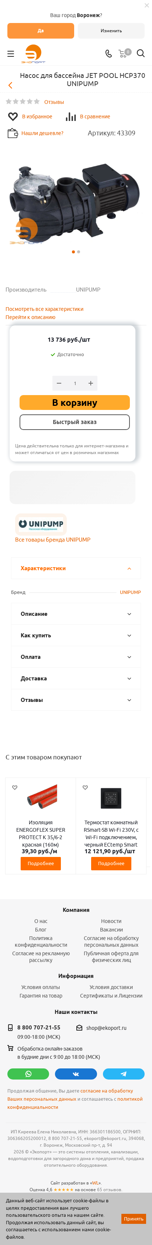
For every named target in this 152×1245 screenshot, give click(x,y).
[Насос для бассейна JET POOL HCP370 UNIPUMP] (76, 203)
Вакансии (111, 930)
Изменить (111, 30)
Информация (76, 976)
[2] (16, 102)
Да (41, 30)
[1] (9, 102)
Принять (134, 1219)
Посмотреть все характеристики (44, 309)
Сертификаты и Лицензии (111, 996)
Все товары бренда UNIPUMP (52, 539)
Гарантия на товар (41, 996)
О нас (41, 921)
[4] (30, 102)
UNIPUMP (130, 592)
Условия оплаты (40, 987)
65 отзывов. (109, 1189)
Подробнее (41, 863)
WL (95, 1183)
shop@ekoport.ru (106, 1028)
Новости (111, 921)
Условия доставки (111, 987)
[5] (37, 102)
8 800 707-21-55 (39, 1027)
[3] (23, 102)
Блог (40, 930)
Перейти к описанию (30, 317)
